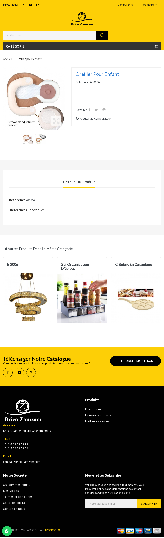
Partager (90, 109)
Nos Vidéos (11, 491)
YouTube (30, 4)
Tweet (97, 109)
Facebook (23, 4)
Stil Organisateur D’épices (75, 266)
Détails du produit (79, 181)
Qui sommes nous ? (17, 485)
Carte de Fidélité (14, 503)
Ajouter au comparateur (95, 118)
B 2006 (12, 264)
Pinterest (104, 109)
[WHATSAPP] (7, 531)
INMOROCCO (52, 530)
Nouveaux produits (98, 415)
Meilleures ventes (97, 421)
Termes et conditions (18, 497)
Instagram (37, 4)
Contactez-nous (14, 509)
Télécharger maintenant (135, 361)
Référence (17, 200)
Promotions (93, 409)
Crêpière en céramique (133, 264)
